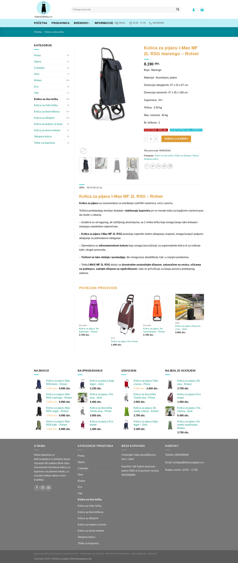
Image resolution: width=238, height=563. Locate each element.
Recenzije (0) (94, 187)
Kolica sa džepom (44, 118)
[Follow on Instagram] (42, 488)
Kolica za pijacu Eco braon (124, 341)
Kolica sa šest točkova (47, 111)
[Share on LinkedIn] (170, 166)
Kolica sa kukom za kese (48, 124)
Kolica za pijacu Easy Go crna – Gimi (187, 327)
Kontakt (152, 554)
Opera (37, 61)
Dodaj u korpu (176, 138)
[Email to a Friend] (158, 166)
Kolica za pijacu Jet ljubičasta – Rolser (89, 330)
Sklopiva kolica (42, 136)
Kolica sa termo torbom (47, 130)
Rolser (38, 80)
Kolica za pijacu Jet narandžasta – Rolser (154, 330)
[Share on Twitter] (152, 166)
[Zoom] (83, 151)
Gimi (36, 74)
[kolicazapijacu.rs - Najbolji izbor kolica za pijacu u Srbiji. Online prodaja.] (50, 9)
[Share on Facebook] (147, 166)
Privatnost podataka (117, 554)
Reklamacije (138, 554)
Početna (40, 23)
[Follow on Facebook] (37, 488)
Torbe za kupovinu (44, 142)
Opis (82, 187)
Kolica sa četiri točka (46, 105)
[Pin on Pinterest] (164, 166)
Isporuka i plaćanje (92, 554)
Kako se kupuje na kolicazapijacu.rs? (56, 554)
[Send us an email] (48, 488)
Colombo (39, 68)
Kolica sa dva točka (54, 32)
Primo (37, 55)
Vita (36, 92)
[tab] (82, 187)
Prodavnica (60, 23)
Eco (36, 86)
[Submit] (178, 9)
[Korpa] (202, 9)
